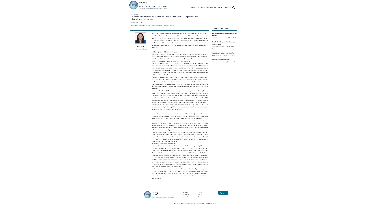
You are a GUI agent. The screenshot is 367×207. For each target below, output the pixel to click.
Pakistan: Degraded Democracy (221, 59)
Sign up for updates (226, 193)
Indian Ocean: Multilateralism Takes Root (223, 53)
